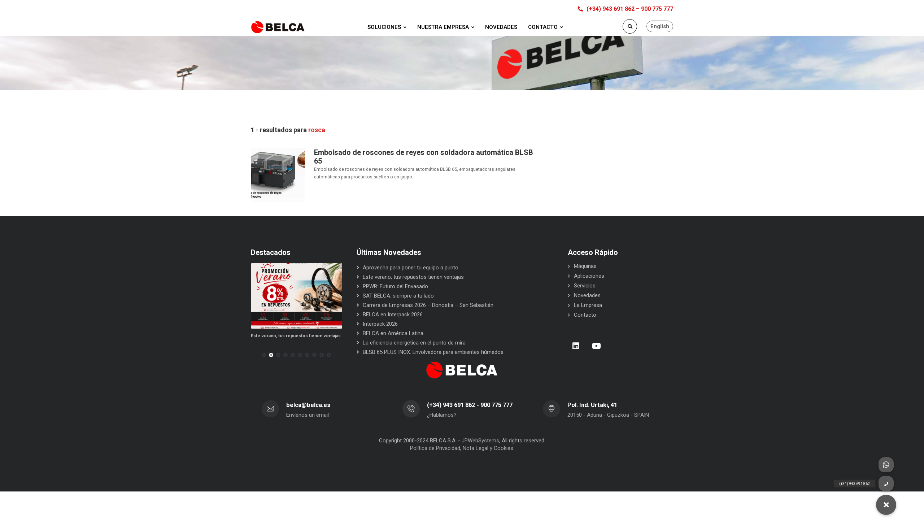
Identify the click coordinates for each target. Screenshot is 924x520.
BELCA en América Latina (393, 333)
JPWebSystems (480, 440)
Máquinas (585, 266)
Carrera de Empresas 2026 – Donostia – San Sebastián (428, 305)
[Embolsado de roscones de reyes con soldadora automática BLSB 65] (278, 175)
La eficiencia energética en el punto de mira (414, 342)
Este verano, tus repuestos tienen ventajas (296, 335)
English (659, 26)
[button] (264, 355)
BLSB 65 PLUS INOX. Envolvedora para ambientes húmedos (433, 352)
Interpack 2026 (380, 324)
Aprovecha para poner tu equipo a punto (410, 267)
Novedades (587, 295)
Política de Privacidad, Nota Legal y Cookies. (462, 448)
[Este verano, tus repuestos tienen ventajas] (296, 296)
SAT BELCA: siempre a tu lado (398, 295)
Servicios (585, 285)
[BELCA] (278, 27)
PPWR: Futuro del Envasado (395, 286)
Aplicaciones (589, 276)
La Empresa (588, 305)
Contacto (585, 315)
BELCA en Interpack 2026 (393, 314)
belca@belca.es (308, 405)
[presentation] (254, 355)
